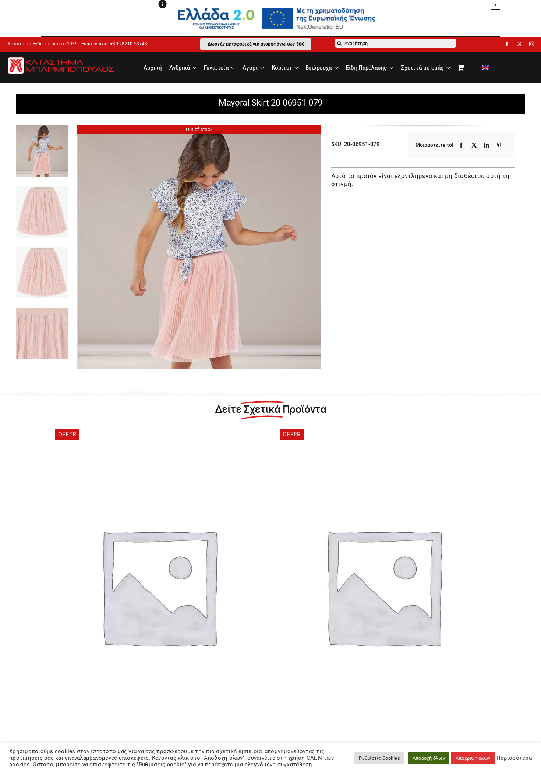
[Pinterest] (499, 145)
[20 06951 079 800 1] (199, 247)
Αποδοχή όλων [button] (429, 758)
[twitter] (519, 44)
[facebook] (507, 44)
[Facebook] (461, 145)
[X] (474, 145)
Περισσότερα (514, 758)
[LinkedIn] (486, 145)
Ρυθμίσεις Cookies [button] (379, 758)
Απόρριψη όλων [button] (473, 758)
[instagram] (531, 44)
